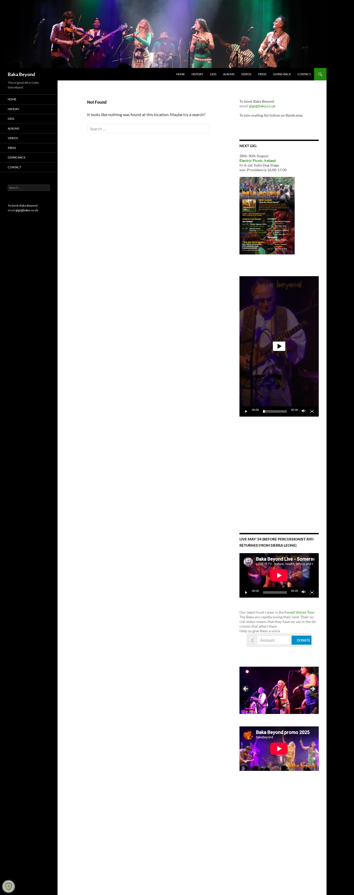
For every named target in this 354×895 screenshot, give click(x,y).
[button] (279, 346)
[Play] (246, 411)
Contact (304, 74)
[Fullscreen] (312, 411)
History (197, 74)
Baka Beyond (21, 74)
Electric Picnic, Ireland (257, 160)
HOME (180, 74)
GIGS (213, 74)
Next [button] (312, 689)
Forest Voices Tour (299, 612)
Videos (246, 74)
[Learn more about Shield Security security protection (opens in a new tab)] (8, 886)
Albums (229, 74)
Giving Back (282, 74)
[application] (279, 346)
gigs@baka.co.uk (262, 106)
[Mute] (303, 411)
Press (262, 74)
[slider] (275, 411)
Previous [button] (246, 689)
